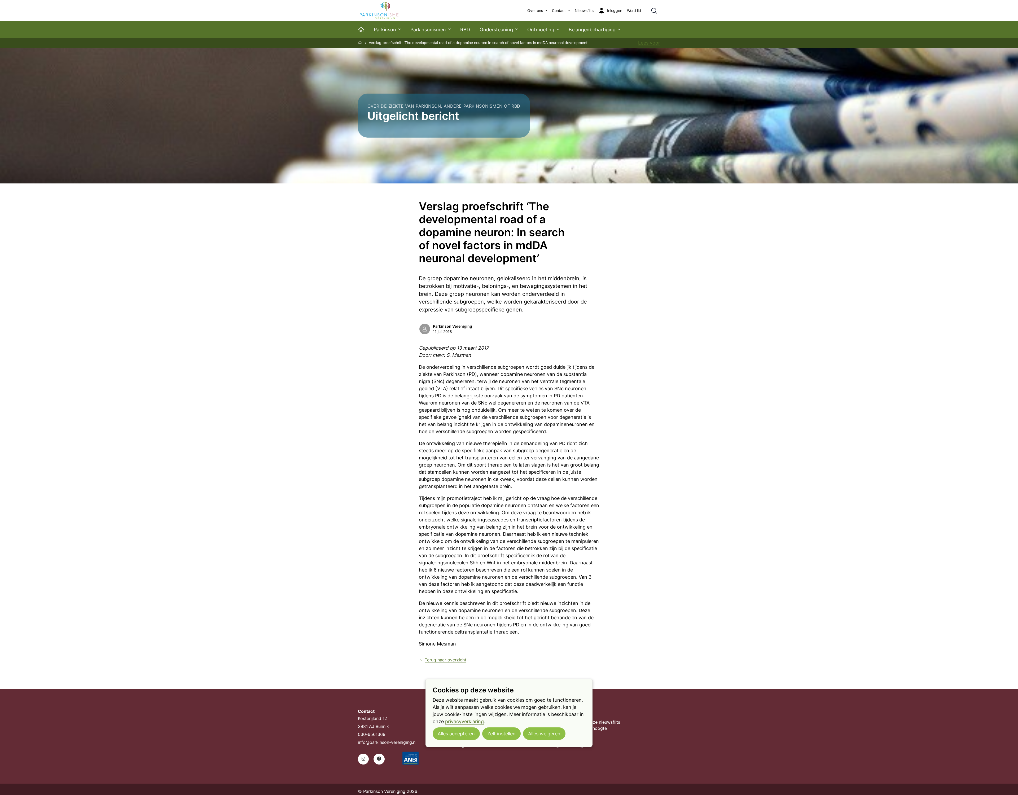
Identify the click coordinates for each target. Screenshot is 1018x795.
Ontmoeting (540, 29)
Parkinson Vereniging (452, 326)
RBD (465, 29)
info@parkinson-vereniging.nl (387, 742)
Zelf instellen (501, 733)
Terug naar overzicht (445, 659)
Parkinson (385, 29)
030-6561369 (371, 734)
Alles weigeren (544, 733)
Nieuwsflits (584, 10)
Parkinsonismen (428, 29)
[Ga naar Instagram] (363, 759)
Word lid (634, 10)
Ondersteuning (496, 29)
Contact (559, 10)
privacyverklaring (464, 721)
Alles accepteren (456, 733)
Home (360, 42)
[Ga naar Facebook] (379, 759)
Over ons (535, 10)
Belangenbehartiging (592, 29)
